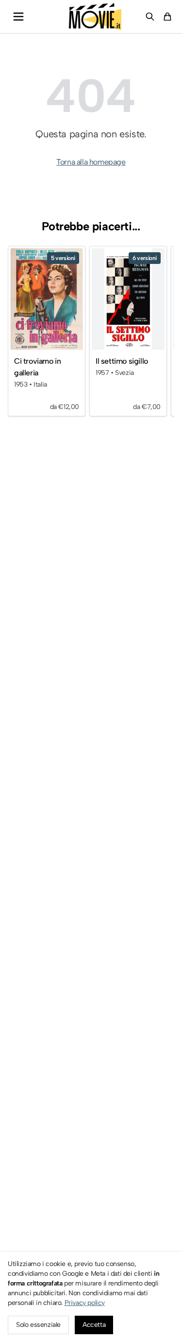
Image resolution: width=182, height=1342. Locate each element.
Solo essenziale (38, 1325)
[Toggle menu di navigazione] (18, 16)
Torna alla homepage (90, 162)
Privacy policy (85, 1303)
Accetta (94, 1325)
